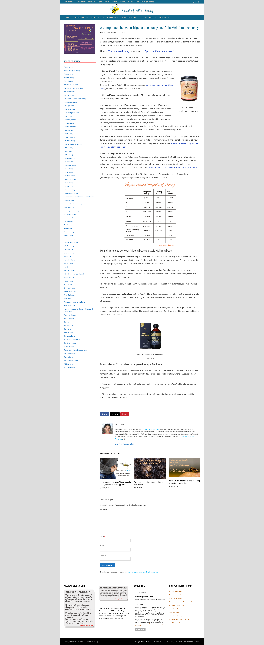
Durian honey (68, 169)
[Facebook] (193, 2)
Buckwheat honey (70, 127)
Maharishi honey (69, 260)
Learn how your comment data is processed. (142, 572)
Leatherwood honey (71, 242)
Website (103, 555)
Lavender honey (69, 239)
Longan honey (69, 253)
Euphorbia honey (70, 179)
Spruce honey (68, 332)
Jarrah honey (68, 228)
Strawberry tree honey (72, 339)
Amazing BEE (111, 18)
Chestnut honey (69, 141)
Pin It (126, 414)
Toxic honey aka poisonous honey (75, 350)
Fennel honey (68, 186)
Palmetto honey (69, 291)
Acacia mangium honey (72, 71)
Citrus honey (68, 148)
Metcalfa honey (69, 270)
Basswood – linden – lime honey (75, 99)
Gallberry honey (69, 200)
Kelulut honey (69, 235)
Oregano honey (69, 288)
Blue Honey (68, 116)
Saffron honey (69, 318)
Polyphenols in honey (176, 605)
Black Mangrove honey (72, 113)
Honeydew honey (70, 214)
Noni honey (68, 284)
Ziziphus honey (69, 367)
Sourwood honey (70, 336)
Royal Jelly (122, 2)
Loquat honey (69, 249)
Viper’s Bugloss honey (71, 360)
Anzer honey (68, 81)
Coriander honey (69, 158)
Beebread (107, 2)
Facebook (190, 436)
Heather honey (69, 207)
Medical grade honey (147, 2)
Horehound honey (70, 218)
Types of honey (70, 2)
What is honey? (174, 623)
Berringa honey (69, 106)
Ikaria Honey (68, 221)
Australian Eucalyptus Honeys (74, 88)
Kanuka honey (69, 232)
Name (102, 537)
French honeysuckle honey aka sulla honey (79, 197)
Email (102, 546)
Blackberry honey (70, 109)
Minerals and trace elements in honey (182, 602)
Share (106, 414)
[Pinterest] (199, 2)
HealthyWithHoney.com (151, 429)
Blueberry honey (69, 120)
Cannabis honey (69, 130)
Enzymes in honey (175, 598)
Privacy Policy (139, 642)
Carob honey (68, 134)
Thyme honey (69, 346)
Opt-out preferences (153, 642)
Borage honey (69, 123)
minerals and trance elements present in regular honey (173, 167)
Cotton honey (69, 162)
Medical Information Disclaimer (187, 642)
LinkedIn (184, 436)
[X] (196, 2)
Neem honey (68, 281)
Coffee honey (68, 155)
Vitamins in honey (175, 616)
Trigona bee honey (118, 51)
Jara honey (68, 225)
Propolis (99, 2)
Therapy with (96, 18)
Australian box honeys (72, 85)
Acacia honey (68, 67)
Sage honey (68, 322)
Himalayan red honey (71, 211)
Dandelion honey (70, 165)
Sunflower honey (70, 343)
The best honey (147, 18)
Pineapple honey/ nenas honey (75, 302)
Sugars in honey (174, 612)
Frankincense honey (71, 193)
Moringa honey (69, 277)
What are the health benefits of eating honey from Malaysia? (184, 482)
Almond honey (69, 78)
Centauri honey (69, 137)
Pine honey (68, 298)
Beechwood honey (70, 102)
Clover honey (68, 151)
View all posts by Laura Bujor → (126, 444)
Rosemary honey (70, 315)
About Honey (80, 18)
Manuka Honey (81, 2)
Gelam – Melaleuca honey (73, 204)
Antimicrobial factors (176, 591)
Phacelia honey (69, 295)
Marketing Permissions (144, 597)
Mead (137, 2)
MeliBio (66, 267)
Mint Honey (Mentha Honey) (74, 274)
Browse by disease (129, 18)
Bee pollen (91, 2)
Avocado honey (69, 92)
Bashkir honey (69, 95)
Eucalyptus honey (70, 176)
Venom (115, 2)
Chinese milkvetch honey (73, 144)
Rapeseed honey (69, 305)
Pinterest (118, 439)
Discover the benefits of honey (87, 642)
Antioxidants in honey (176, 595)
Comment (104, 510)
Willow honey (68, 364)
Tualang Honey (69, 353)
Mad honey (163, 18)
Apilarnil (130, 2)
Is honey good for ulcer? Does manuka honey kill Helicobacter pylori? (115, 483)
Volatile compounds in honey (179, 619)
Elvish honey (68, 172)
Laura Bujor (106, 32)
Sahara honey (68, 325)
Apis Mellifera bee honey (158, 51)
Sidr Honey (67, 329)
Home (68, 18)
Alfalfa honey (68, 74)
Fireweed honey (69, 190)
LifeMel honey (69, 246)
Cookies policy (169, 642)
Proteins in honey (175, 609)
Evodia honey (68, 183)
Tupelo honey (69, 357)
